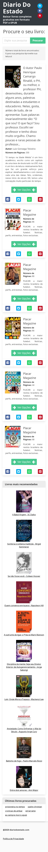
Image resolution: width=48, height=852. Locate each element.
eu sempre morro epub (16, 815)
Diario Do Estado (17, 7)
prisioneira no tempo (15, 806)
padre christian (35, 806)
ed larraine (30, 811)
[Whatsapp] (29, 199)
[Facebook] (40, 10)
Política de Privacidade (13, 838)
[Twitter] (40, 5)
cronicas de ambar (14, 811)
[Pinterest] (40, 15)
